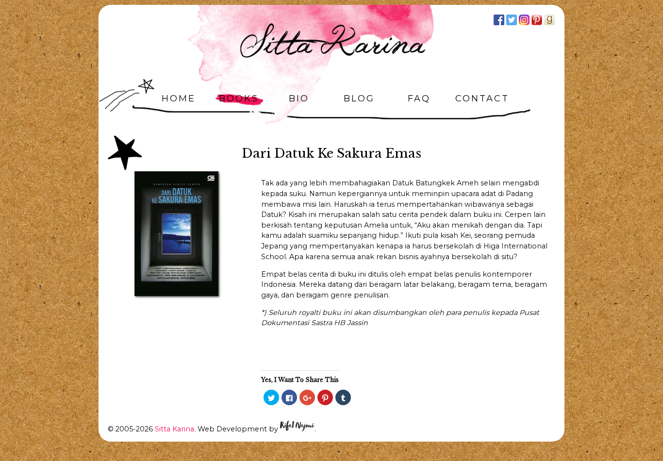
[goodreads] (549, 20)
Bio (299, 98)
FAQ (419, 98)
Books (239, 98)
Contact (482, 98)
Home (179, 98)
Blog (359, 98)
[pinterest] (536, 20)
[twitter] (511, 20)
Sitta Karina (174, 429)
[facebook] (499, 20)
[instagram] (524, 20)
